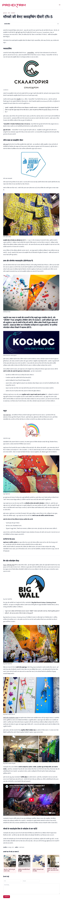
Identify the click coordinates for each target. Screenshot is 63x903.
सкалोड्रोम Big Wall (9, 565)
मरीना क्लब (5, 144)
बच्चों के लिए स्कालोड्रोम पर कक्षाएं (10, 718)
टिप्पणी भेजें (6, 896)
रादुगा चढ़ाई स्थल (7, 415)
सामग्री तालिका (7, 23)
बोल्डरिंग (19, 99)
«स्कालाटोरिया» (30, 52)
